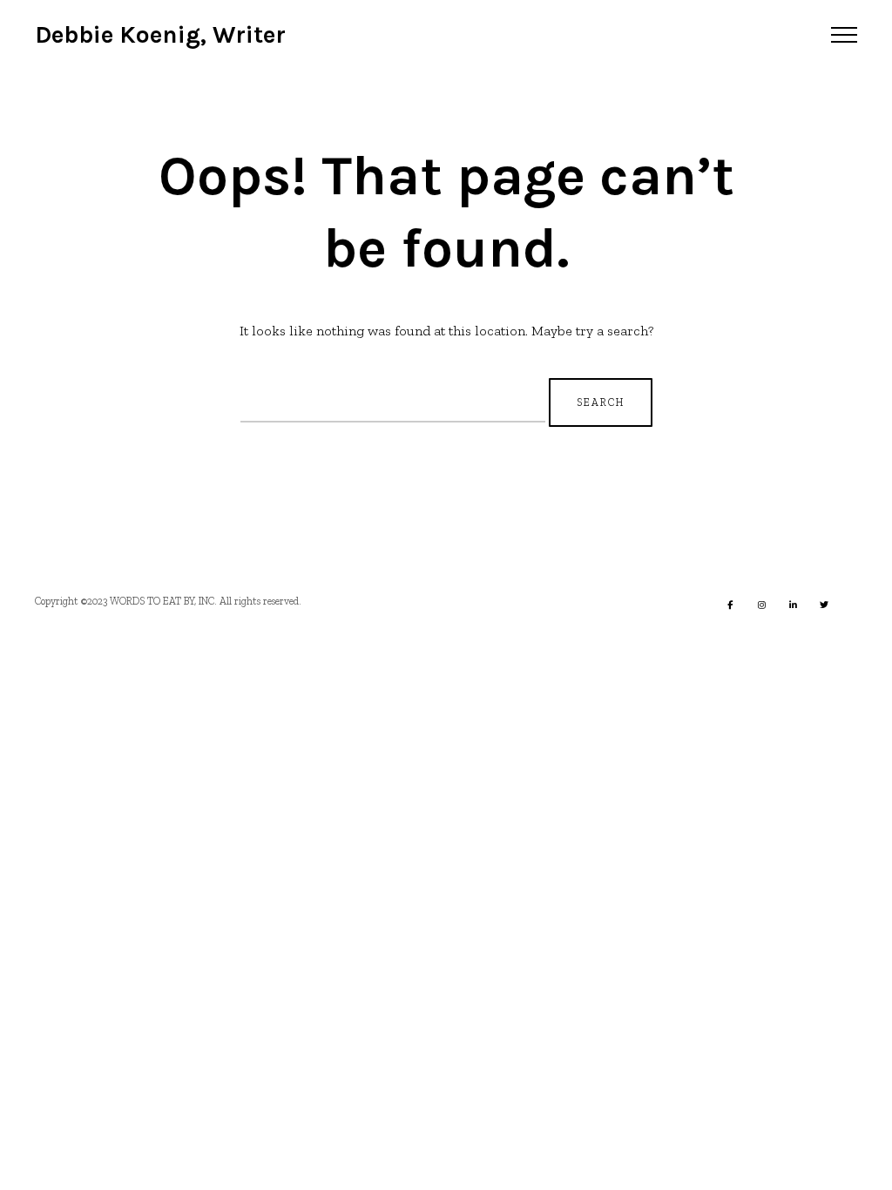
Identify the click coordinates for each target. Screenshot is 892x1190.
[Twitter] (824, 604)
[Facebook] (730, 604)
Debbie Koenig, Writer (160, 34)
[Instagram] (761, 604)
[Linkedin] (792, 604)
